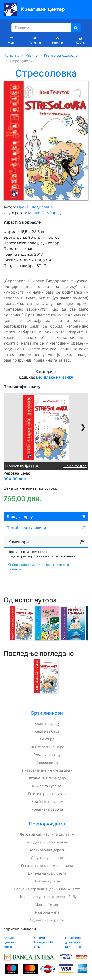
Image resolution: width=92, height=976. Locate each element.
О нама (39, 938)
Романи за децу (47, 754)
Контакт (9, 947)
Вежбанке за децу (47, 801)
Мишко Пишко (47, 904)
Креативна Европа (47, 809)
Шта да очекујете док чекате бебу (47, 896)
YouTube (74, 947)
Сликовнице (47, 762)
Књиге (32, 55)
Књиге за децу (47, 723)
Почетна (11, 55)
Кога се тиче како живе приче (47, 865)
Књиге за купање (47, 786)
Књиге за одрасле (61, 55)
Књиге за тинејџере (47, 747)
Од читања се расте (47, 920)
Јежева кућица (47, 881)
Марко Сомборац (44, 212)
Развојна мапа (47, 912)
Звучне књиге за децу (47, 778)
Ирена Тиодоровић (35, 207)
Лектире (47, 739)
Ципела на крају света (47, 873)
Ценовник (11, 942)
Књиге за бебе (47, 731)
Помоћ (39, 947)
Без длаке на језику (54, 377)
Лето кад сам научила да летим (47, 834)
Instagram (75, 942)
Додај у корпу (20, 516)
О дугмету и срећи (47, 857)
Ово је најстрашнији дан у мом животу (47, 889)
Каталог (9, 938)
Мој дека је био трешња (47, 842)
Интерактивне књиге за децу (47, 770)
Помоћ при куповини (26, 527)
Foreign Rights (44, 942)
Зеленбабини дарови (47, 850)
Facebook (75, 938)
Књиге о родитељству (47, 793)
